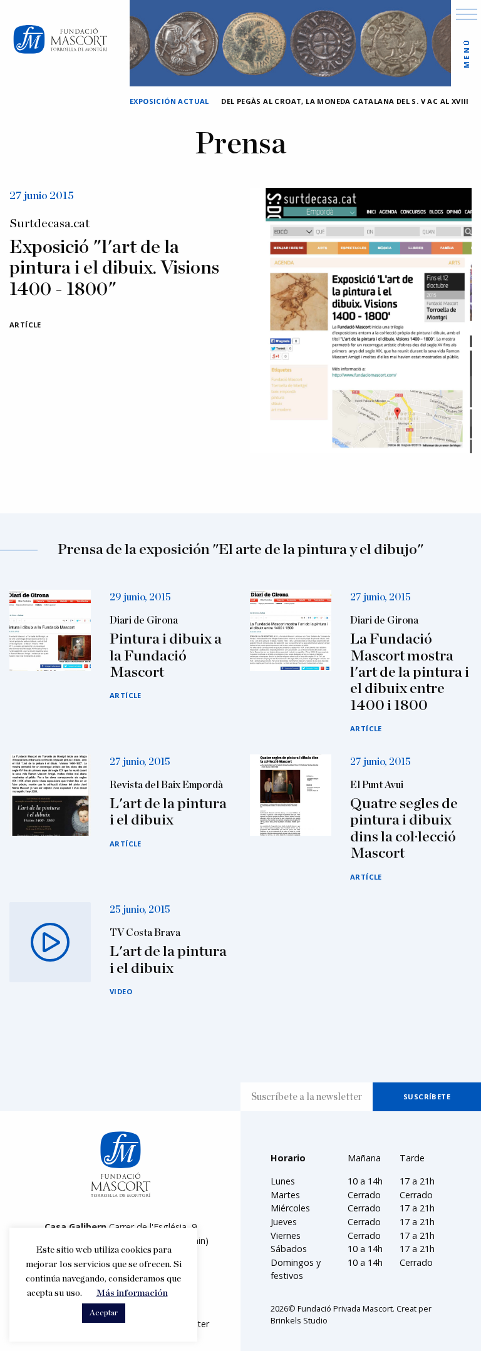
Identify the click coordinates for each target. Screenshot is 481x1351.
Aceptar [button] (104, 1313)
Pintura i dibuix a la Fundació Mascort (166, 656)
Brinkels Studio (299, 1320)
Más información (132, 1293)
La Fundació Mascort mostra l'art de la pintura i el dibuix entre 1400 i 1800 (409, 672)
